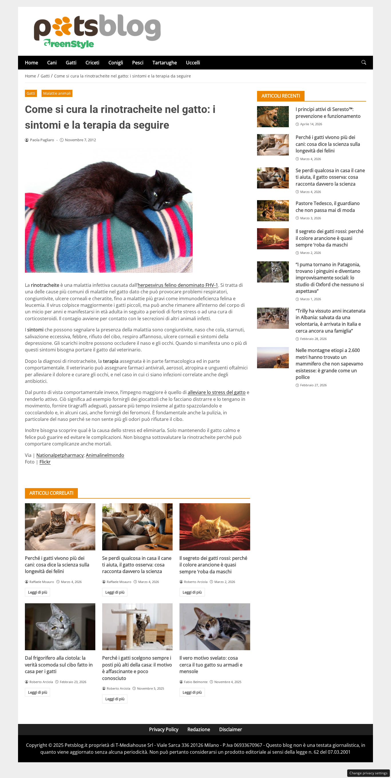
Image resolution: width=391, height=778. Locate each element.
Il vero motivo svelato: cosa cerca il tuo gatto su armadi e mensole (210, 664)
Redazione (198, 729)
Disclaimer (230, 729)
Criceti (92, 62)
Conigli (115, 62)
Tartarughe (165, 62)
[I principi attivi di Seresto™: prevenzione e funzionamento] (273, 116)
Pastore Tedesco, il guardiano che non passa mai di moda (328, 206)
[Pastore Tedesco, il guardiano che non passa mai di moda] (273, 210)
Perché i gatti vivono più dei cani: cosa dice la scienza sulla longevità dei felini (57, 565)
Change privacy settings (368, 773)
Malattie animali (56, 93)
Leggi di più (37, 592)
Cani (52, 62)
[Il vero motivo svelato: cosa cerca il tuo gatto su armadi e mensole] (214, 626)
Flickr (45, 462)
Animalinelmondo (105, 455)
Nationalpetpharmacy (60, 455)
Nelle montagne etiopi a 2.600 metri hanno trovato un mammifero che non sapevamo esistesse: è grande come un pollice (329, 363)
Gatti (71, 62)
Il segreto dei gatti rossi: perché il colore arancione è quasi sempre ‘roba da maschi (213, 565)
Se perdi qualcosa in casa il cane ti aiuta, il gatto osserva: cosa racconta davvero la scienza (136, 565)
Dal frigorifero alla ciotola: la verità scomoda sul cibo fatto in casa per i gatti (59, 664)
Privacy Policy (163, 729)
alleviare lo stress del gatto (217, 392)
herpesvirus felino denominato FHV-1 (178, 285)
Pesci (137, 62)
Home (31, 62)
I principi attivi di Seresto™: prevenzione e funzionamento (328, 112)
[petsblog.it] (96, 31)
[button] (364, 62)
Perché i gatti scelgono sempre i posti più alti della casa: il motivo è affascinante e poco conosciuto (137, 668)
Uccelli (193, 62)
